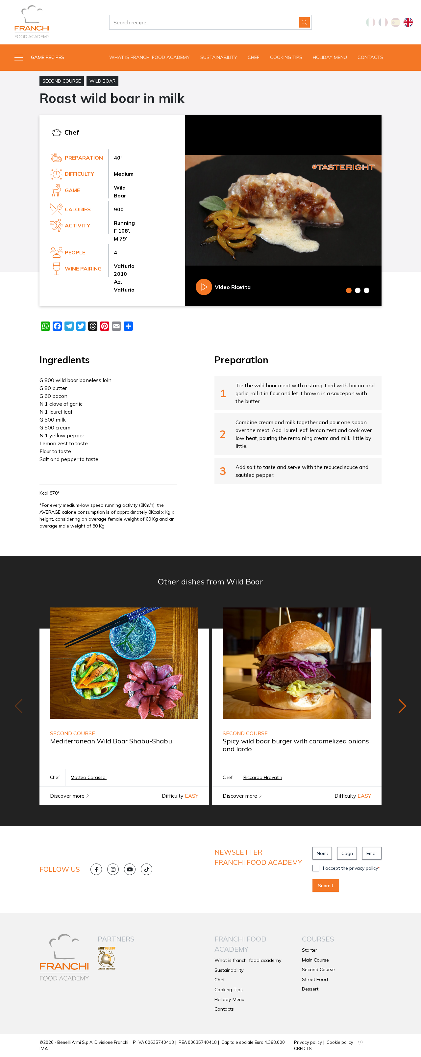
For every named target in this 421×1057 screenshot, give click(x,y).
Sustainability (218, 57)
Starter (309, 950)
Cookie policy (340, 1042)
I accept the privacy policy (351, 868)
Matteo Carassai (89, 777)
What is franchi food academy (149, 57)
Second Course (61, 81)
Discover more (68, 795)
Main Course (315, 960)
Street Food (315, 979)
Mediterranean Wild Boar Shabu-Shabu (111, 741)
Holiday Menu (330, 57)
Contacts (370, 57)
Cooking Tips (286, 57)
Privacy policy (308, 1042)
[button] (52, 57)
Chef (254, 57)
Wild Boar (102, 81)
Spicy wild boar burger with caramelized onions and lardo (296, 745)
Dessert (310, 989)
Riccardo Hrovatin (262, 777)
